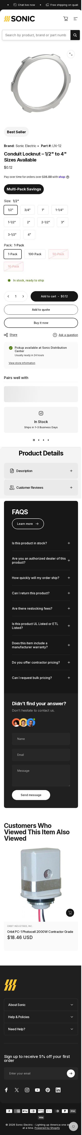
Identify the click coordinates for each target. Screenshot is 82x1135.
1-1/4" (60, 210)
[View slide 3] (43, 440)
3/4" (27, 210)
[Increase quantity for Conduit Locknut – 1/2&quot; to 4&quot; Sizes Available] (23, 296)
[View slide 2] (38, 440)
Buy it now (41, 322)
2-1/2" (45, 222)
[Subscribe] (68, 1070)
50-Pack (58, 254)
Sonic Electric (26, 146)
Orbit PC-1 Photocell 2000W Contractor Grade (40, 929)
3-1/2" (12, 234)
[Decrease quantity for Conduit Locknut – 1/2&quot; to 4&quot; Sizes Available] (8, 296)
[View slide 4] (48, 440)
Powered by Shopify (45, 1124)
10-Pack (13, 266)
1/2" (10, 210)
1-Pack (12, 254)
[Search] (75, 35)
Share (13, 334)
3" (62, 222)
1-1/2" (12, 222)
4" (29, 234)
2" (28, 222)
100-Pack (34, 254)
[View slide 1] (33, 440)
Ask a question (68, 335)
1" (43, 210)
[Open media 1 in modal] (71, 54)
